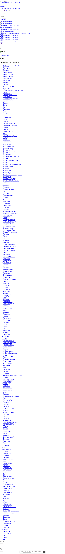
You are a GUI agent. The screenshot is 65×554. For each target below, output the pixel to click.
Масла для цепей (5, 293)
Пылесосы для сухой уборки (7, 249)
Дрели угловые (5, 235)
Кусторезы (4, 115)
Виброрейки (5, 503)
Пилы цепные (3, 321)
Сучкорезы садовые (5, 132)
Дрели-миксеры (5, 236)
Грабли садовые (5, 108)
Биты (4, 425)
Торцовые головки (5, 103)
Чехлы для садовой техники (6, 366)
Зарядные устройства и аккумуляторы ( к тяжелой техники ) (11, 181)
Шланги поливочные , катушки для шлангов (9, 135)
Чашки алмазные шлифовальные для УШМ (8, 341)
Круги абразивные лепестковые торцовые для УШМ (10, 350)
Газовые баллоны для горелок (7, 318)
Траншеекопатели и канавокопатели (8, 364)
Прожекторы (5, 537)
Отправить (2, 543)
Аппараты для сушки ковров (7, 260)
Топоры (4, 474)
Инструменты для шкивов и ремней (8, 76)
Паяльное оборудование (5, 315)
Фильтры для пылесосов (6, 254)
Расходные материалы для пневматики (8, 273)
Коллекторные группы (6, 394)
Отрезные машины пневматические (8, 269)
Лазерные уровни (5, 188)
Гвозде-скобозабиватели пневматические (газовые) (9, 279)
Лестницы (4, 286)
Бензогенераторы (5, 143)
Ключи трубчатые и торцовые (7, 81)
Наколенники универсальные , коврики (8, 118)
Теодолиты (4, 199)
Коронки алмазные (5, 429)
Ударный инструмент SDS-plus (7, 420)
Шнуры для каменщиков (6, 203)
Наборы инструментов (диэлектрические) (8, 86)
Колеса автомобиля (5, 83)
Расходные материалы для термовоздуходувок (9, 220)
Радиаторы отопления (6, 402)
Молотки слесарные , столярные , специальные (9, 486)
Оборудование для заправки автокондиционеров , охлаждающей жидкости (13, 90)
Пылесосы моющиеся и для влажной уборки (9, 250)
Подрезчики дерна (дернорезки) (7, 381)
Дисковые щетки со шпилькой (7, 348)
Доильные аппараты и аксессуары (6, 145)
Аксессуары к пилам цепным (7, 327)
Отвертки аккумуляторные (6, 216)
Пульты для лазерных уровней (7, 196)
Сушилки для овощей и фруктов (7, 528)
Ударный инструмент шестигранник (8, 421)
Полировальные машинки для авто (7, 91)
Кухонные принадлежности (6, 531)
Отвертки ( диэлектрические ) (7, 491)
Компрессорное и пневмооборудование (7, 262)
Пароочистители (5, 245)
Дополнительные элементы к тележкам (8, 442)
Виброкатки (4, 501)
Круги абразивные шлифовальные (7, 352)
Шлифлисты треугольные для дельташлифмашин (9, 342)
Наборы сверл (5, 433)
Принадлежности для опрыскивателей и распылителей (10, 125)
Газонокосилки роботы (6, 370)
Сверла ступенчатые (6, 418)
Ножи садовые (5, 119)
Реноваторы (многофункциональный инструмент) (9, 221)
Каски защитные (5, 452)
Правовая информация (17, 2)
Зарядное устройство (6, 70)
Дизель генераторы (5, 139)
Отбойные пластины (6, 435)
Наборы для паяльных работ (7, 320)
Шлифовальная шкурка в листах (7, 343)
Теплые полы (5, 519)
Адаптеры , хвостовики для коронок (8, 423)
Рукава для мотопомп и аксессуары (7, 308)
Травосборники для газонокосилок (7, 363)
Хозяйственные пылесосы (6, 255)
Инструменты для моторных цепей (7, 72)
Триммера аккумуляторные (6, 365)
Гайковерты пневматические (7, 278)
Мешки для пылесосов (6, 243)
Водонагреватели (5, 391)
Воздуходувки (5, 261)
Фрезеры (4, 227)
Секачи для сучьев (5, 130)
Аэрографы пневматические (7, 277)
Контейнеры (5, 443)
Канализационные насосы (6, 314)
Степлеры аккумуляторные (6, 514)
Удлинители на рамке (6, 539)
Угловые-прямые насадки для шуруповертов (9, 226)
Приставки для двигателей (6, 289)
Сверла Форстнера (5, 419)
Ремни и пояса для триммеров (7, 382)
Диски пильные (5, 347)
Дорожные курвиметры (6, 207)
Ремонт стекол (5, 92)
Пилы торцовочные (5, 465)
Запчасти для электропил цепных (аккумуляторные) (10, 178)
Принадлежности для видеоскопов (7, 337)
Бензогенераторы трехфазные (7, 144)
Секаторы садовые (5, 129)
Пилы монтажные (5, 464)
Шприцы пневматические (6, 276)
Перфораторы (5, 217)
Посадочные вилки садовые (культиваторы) (9, 123)
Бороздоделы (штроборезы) (6, 231)
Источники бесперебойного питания (8, 459)
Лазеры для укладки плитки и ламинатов (8, 189)
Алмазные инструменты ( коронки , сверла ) (9, 424)
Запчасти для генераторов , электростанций (9, 151)
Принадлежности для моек (6, 301)
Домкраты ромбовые (6, 69)
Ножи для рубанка (5, 214)
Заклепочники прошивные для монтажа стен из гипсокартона (11, 511)
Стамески (4, 496)
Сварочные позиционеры (6, 403)
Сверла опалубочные (6, 414)
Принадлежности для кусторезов (7, 124)
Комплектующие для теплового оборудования (9, 521)
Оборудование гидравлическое (7, 89)
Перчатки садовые (5, 121)
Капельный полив (5, 113)
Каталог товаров (2, 10)
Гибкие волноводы (5, 338)
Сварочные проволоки (6, 404)
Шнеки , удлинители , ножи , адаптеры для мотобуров (10, 136)
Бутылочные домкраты (6, 66)
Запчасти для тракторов (6, 174)
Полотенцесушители (6, 401)
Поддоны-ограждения (6, 446)
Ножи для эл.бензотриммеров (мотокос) (8, 380)
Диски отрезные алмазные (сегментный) (8, 345)
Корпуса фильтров (5, 397)
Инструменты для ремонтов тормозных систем (9, 74)
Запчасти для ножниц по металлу (7, 163)
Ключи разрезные (5, 79)
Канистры (4, 298)
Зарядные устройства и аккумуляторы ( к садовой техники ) (11, 180)
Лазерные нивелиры (6, 187)
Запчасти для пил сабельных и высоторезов (9, 165)
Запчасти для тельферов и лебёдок (7, 172)
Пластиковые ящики (6, 445)
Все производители (3, 43)
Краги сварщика (5, 410)
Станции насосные (5, 309)
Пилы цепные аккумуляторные (7, 322)
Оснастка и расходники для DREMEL (8, 356)
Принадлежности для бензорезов (7, 505)
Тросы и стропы (5, 105)
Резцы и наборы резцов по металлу (7, 468)
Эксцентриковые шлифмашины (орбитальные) (9, 229)
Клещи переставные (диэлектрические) (8, 481)
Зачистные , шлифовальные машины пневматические (10, 282)
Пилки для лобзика (5, 357)
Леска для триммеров (6, 377)
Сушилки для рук (5, 385)
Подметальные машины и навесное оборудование (9, 246)
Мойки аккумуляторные (6, 304)
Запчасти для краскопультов (6, 155)
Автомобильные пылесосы (6, 258)
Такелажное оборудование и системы (8, 437)
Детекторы (4, 206)
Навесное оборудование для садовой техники (9, 379)
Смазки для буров (5, 295)
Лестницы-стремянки (6, 287)
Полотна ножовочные (6, 493)
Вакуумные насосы (5, 311)
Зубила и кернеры (5, 479)
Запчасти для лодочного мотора (7, 157)
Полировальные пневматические (7, 271)
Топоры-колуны (5, 133)
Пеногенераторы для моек (6, 300)
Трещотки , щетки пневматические (7, 275)
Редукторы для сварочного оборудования (8, 412)
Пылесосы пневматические (6, 272)
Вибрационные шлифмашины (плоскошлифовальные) (10, 232)
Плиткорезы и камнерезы (6, 466)
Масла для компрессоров (6, 291)
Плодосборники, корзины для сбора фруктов (9, 122)
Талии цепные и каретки (6, 101)
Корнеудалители (5, 114)
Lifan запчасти (5, 19)
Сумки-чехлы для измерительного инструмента (9, 198)
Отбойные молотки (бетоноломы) (7, 215)
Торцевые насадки (5, 102)
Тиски (4, 473)
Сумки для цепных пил (6, 325)
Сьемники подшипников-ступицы (7, 99)
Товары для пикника (4, 524)
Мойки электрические (6, 299)
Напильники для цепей (6, 332)
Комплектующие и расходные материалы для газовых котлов (11, 396)
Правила (4, 194)
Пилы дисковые (5, 218)
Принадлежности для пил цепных (7, 323)
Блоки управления (5, 389)
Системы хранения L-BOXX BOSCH (8, 223)
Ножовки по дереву (5, 489)
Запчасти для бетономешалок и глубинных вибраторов (10, 149)
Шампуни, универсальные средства (7, 302)
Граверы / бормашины (6, 233)
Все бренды (1, 19)
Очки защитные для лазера (6, 454)
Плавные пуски (5, 182)
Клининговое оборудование (5, 242)
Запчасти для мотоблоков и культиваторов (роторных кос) (10, 160)
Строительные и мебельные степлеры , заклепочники (9, 507)
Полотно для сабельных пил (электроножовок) (9, 359)
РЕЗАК (8, 19)
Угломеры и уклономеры (6, 201)
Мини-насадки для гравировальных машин (8, 354)
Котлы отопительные (6, 398)
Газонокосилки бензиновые (6, 369)
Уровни (4, 202)
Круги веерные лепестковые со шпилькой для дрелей (10, 353)
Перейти (8, 10)
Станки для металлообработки (7, 470)
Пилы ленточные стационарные (7, 463)
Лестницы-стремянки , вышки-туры (6, 284)
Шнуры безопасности (6, 451)
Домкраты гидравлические (6, 68)
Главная (1, 11)
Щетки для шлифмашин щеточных (7, 344)
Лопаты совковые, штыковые (7, 117)
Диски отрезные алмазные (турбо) (7, 346)
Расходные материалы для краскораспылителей (9, 219)
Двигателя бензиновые (6, 372)
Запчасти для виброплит (6, 150)
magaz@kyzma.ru (2, 6)
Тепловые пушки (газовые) (6, 517)
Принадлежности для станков (7, 467)
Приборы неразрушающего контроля (8, 195)
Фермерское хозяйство (5, 525)
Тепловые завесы (5, 516)
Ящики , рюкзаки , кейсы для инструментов (9, 230)
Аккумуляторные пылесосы (6, 259)
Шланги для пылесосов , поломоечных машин (9, 257)
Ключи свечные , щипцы (6, 80)
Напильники (5, 355)
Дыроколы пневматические (6, 281)
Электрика (3, 535)
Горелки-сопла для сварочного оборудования (9, 408)
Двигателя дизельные (6, 373)
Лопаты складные (5, 116)
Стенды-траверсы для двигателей (7, 94)
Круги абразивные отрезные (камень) (8, 351)
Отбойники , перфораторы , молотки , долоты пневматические (11, 268)
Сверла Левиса (5, 413)
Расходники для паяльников (6, 317)
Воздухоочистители (5, 241)
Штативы (4, 204)
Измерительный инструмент (5, 185)
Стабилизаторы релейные (6, 457)
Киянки (4, 480)
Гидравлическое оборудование (7, 67)
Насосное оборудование (5, 305)
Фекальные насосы (5, 310)
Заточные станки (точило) (6, 462)
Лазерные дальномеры (6, 186)
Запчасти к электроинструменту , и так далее (9, 179)
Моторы (4, 288)
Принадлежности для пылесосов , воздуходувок (9, 247)
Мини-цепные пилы (6, 331)
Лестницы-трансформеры (6, 285)
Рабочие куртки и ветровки (6, 448)
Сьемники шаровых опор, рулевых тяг (8, 100)
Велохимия (4, 297)
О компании (3, 2)
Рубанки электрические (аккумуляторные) (8, 222)
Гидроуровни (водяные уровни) (7, 205)
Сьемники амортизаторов (6, 96)
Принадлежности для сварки (7, 411)
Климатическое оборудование (5, 237)
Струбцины (4, 472)
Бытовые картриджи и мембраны (7, 390)
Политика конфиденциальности (4, 55)
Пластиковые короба (6, 444)
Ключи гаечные (5, 77)
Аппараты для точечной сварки (7, 406)
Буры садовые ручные (6, 137)
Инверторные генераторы (6, 140)
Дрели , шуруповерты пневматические (8, 280)
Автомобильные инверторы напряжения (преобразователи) (11, 65)
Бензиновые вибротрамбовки (7, 498)
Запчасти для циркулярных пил (7, 177)
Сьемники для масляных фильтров (7, 97)
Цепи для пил (5, 326)
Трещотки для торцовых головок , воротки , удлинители (10, 104)
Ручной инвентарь (5, 252)
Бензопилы (4, 328)
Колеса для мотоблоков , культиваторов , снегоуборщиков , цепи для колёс (12, 375)
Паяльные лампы (5, 316)
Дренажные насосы (5, 313)
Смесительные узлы (5, 384)
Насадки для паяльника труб (7, 399)
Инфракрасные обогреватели (7, 520)
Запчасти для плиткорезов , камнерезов (8, 166)
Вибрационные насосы (6, 312)
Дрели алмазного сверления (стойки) (8, 234)
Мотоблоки (4, 378)
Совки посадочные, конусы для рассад (8, 131)
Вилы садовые (5, 138)
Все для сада (3, 107)
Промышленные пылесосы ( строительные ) (9, 248)
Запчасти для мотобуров (6, 161)
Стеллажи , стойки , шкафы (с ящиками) (8, 436)
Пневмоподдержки (5, 270)
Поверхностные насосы (6, 306)
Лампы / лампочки (5, 536)
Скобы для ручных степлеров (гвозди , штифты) (9, 513)
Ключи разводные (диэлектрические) (8, 484)
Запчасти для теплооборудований (7, 173)
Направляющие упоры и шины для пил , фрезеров (9, 211)
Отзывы (13, 2)
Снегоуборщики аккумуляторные (7, 360)
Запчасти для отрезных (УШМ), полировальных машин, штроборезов (12, 164)
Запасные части (4, 147)
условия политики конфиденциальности (27, 552)
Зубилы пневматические (6, 283)
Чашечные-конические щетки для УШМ (8, 340)
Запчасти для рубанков (6, 168)
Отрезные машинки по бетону (7, 504)
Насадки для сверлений (6, 434)
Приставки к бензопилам (6, 324)
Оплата (6, 2)
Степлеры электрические (6, 515)
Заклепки (4, 508)
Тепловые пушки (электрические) (7, 518)
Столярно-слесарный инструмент (6, 471)
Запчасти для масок (5, 158)
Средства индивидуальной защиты (6, 449)
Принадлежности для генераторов (7, 141)
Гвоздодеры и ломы (5, 477)
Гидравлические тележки (6, 441)
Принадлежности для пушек (7, 523)
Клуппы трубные (5, 482)
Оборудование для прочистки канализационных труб (10, 244)
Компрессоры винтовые (6, 264)
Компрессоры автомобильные (7, 263)
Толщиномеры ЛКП (5, 200)
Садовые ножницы (5, 127)
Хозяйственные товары (5, 529)
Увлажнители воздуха (6, 240)
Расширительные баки (6, 307)
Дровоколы (4, 111)
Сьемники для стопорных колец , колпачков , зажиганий (10, 98)
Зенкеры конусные (5, 428)
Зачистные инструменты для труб (7, 393)
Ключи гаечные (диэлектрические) (7, 78)
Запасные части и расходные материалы (8, 146)
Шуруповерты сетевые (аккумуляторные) (8, 228)
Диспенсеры (5, 392)
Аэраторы (4, 367)
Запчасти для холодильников (7, 176)
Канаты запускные (5, 329)
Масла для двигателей (6, 290)
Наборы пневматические (6, 267)
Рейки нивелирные (5, 197)
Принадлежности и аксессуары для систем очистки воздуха (11, 239)
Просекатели (5, 512)
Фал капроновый (5, 534)
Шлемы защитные (5, 450)
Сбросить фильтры (8, 18)
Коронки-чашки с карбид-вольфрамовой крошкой (9, 431)
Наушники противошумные (6, 453)
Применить (5, 18)
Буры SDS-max (5, 427)
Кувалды (4, 485)
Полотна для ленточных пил (7, 358)
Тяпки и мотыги (5, 134)
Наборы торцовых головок (6, 88)
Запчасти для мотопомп (6, 162)
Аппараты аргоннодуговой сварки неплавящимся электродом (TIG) (12, 405)
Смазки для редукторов (6, 296)
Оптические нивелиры (6, 193)
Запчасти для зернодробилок (7, 154)
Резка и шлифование (4, 339)
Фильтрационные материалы (7, 387)
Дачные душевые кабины (6, 109)
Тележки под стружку (6, 439)
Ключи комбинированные (6, 330)
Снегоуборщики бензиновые (7, 361)
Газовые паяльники (5, 319)
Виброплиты (5, 502)
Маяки (4, 190)
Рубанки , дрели (5, 495)
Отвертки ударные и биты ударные (7, 492)
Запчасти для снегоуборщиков (7, 170)
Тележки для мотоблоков (6, 362)
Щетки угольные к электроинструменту (8, 184)
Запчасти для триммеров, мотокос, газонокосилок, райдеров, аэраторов (12, 175)
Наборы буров (5, 432)
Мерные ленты (5, 191)
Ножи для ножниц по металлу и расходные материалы (10, 213)
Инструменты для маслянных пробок (8, 71)
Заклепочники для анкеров (6, 510)
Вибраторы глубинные (6, 500)
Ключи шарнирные (5, 82)
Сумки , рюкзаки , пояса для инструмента (8, 225)
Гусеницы (8, 11)
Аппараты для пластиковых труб (7, 388)
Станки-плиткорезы (4, 460)
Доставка (8, 2)
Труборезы (4, 475)
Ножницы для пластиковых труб (7, 400)
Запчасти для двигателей (6, 152)
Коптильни (4, 526)
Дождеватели (5, 110)
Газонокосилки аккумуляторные (7, 368)
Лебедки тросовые (5, 84)
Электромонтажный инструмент (7, 476)
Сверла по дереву (5, 416)
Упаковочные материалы (6, 440)
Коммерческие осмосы (6, 395)
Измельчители (5, 112)
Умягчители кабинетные (6, 386)
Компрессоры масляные (6, 265)
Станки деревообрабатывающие (7, 469)
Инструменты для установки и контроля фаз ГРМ (9, 75)
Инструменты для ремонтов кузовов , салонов (9, 73)
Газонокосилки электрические (7, 371)
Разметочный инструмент (6, 494)
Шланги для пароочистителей (7, 256)
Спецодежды (3, 447)
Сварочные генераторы (6, 142)
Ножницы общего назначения (7, 533)
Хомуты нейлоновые (6, 530)
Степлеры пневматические (6, 274)
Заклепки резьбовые (6, 509)
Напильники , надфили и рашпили (7, 488)
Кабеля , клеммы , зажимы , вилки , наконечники (9, 409)
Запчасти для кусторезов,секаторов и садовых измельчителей (11, 156)
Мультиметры (5, 192)
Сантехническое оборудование (6, 383)
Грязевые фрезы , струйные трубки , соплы (8, 303)
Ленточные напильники (6, 209)
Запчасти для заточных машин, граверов (8, 153)
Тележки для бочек (5, 438)
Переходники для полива (6, 120)
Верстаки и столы (5, 461)
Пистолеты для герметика (6, 334)
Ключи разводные (5, 483)
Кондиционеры (5, 238)
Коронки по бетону (5, 430)
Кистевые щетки (5, 349)
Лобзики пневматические (6, 266)
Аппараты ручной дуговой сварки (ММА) (8, 407)
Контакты (11, 2)
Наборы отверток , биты (6, 487)
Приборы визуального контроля (6, 336)
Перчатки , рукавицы (6, 455)
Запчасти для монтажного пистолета (8, 159)
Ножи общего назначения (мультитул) (8, 532)
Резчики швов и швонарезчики (7, 506)
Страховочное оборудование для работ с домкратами (10, 95)
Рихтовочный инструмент (6, 93)
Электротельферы (5, 106)
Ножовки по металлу (6, 490)
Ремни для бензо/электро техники (7, 183)
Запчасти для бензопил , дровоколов (8, 148)
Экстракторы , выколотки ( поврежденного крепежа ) (10, 422)
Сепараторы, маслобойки (6, 527)
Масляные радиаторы (6, 522)
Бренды (1, 0)
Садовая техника (4, 11)
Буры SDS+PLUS (5, 426)
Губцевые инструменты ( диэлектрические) (8, 478)
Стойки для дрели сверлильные (7, 224)
